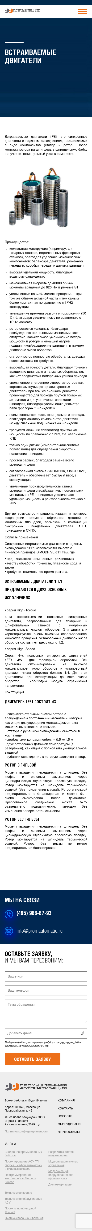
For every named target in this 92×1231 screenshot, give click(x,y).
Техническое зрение (18, 1193)
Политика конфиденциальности (26, 1131)
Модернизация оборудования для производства (60, 1175)
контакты (66, 1108)
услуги (10, 1144)
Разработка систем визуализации (61, 1154)
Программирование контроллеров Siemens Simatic (20, 1179)
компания (66, 1100)
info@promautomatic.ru (40, 931)
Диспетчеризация (60, 1184)
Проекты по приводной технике (20, 1210)
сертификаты (69, 1132)
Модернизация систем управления (63, 1163)
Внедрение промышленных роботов (23, 1154)
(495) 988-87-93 (34, 913)
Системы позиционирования (24, 1218)
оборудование (70, 1124)
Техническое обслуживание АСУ (23, 1201)
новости (65, 1116)
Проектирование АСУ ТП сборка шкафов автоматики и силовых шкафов (23, 1165)
